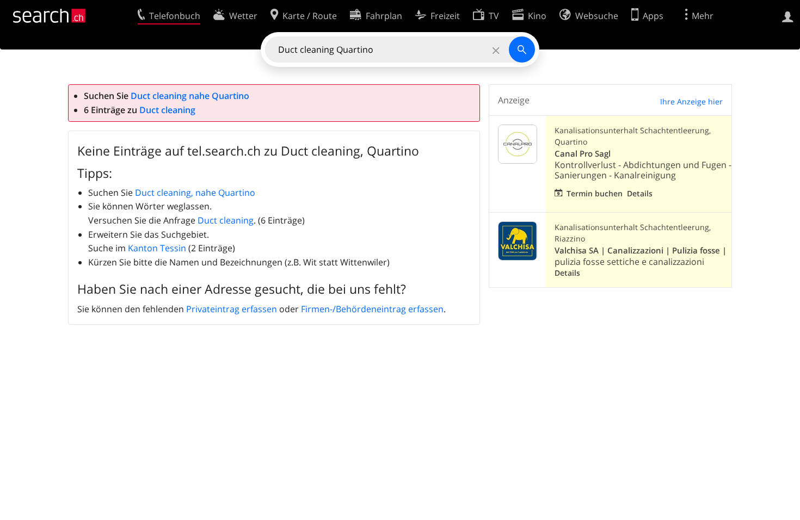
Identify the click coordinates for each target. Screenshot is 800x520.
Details (640, 193)
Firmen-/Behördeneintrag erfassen (372, 309)
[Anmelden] (788, 15)
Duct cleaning (167, 110)
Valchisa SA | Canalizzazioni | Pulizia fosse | (641, 250)
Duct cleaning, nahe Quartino (195, 193)
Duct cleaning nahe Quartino (190, 96)
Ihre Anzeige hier (691, 101)
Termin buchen (595, 193)
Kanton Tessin (157, 248)
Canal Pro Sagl (583, 153)
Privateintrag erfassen (231, 309)
